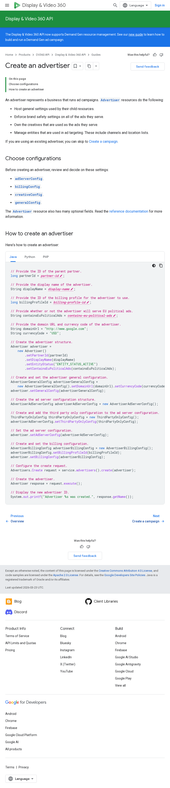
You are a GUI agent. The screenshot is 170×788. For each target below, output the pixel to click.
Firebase (121, 650)
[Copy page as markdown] (89, 66)
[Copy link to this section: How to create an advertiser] (77, 234)
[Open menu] (7, 5)
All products (13, 749)
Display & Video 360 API (29, 19)
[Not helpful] (161, 54)
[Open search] (115, 5)
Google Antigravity (128, 664)
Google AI (12, 742)
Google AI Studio (126, 657)
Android (120, 636)
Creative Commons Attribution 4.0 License (125, 570)
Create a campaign (103, 141)
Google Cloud (124, 671)
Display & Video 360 (44, 5)
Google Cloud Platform (21, 735)
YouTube (66, 671)
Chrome (120, 643)
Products (24, 54)
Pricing (10, 650)
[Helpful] (154, 54)
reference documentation (128, 211)
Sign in (160, 5)
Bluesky (65, 643)
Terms (9, 767)
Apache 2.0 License (65, 575)
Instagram (67, 650)
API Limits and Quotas (20, 643)
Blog (63, 636)
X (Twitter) (67, 664)
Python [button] (30, 257)
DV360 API (42, 54)
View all (120, 685)
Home (9, 54)
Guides (95, 54)
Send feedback (147, 67)
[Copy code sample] (160, 265)
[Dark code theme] (153, 265)
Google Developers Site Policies (124, 575)
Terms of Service (17, 636)
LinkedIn (66, 657)
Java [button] (13, 257)
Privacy (24, 767)
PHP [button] (46, 257)
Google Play (123, 678)
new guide (136, 34)
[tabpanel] (85, 383)
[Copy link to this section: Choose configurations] (65, 159)
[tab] (13, 256)
